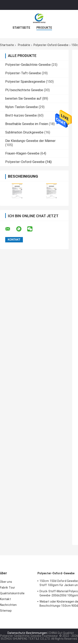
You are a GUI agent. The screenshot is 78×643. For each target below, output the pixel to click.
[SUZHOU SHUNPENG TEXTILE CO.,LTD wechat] (32, 229)
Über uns (6, 581)
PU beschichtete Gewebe (24, 90)
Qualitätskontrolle (12, 593)
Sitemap (6, 610)
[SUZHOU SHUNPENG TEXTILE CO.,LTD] (39, 18)
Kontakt (5, 599)
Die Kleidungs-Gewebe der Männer (30, 141)
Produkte (44, 27)
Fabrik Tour (7, 587)
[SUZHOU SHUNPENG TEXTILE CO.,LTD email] (10, 229)
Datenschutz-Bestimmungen (27, 633)
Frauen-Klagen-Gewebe (22, 153)
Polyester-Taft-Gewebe (23, 73)
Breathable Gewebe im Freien (26, 124)
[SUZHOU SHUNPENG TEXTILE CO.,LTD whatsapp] (21, 229)
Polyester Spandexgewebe (25, 82)
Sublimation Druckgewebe (24, 132)
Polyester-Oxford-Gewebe (50, 45)
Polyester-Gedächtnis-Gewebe (28, 65)
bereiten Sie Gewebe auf (23, 98)
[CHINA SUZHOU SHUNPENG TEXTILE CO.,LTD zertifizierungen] (17, 190)
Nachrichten (8, 604)
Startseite (21, 27)
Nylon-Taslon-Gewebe (21, 107)
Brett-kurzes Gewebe (21, 115)
